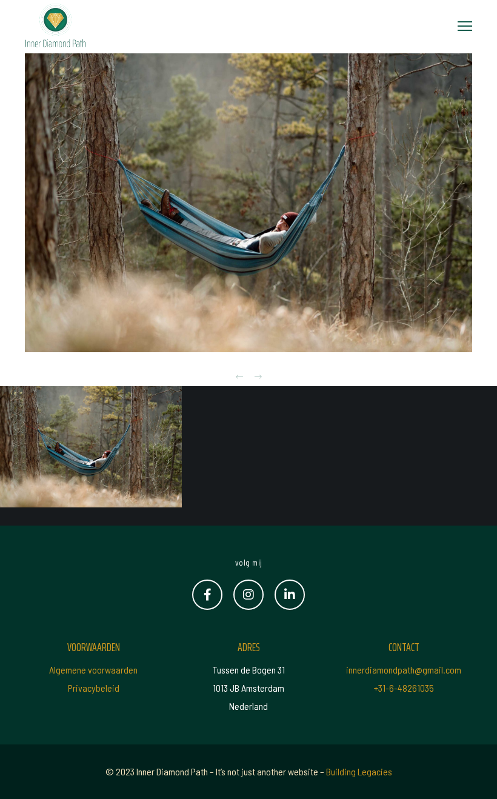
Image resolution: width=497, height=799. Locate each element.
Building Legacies (359, 771)
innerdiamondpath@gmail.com (403, 669)
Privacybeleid (93, 688)
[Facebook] (207, 595)
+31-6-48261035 (404, 688)
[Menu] (459, 26)
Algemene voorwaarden (93, 669)
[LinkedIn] (290, 595)
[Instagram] (248, 595)
